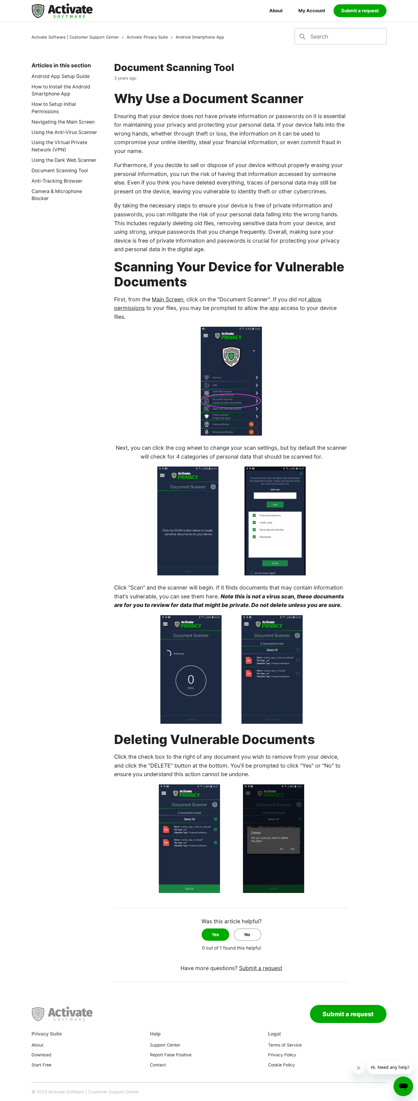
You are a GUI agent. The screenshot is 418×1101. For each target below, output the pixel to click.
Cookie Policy (281, 1064)
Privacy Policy (282, 1054)
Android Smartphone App (200, 37)
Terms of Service (285, 1045)
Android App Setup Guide (61, 76)
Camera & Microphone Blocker (57, 195)
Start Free (41, 1064)
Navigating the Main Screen (63, 122)
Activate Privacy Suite (147, 37)
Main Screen (167, 299)
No (247, 934)
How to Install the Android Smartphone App (61, 90)
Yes (215, 934)
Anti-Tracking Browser (57, 181)
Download (41, 1054)
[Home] (62, 11)
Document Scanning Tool (60, 170)
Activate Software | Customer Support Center (75, 37)
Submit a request (360, 10)
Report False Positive (171, 1054)
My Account (311, 10)
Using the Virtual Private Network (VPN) (59, 146)
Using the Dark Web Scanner (64, 160)
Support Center (165, 1045)
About (276, 10)
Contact (158, 1064)
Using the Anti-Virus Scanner (64, 132)
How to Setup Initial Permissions (54, 107)
